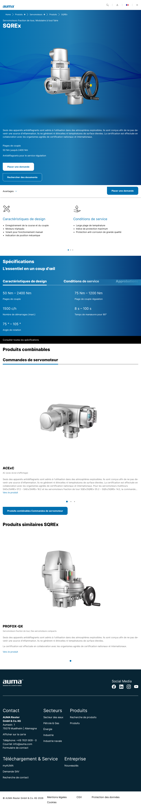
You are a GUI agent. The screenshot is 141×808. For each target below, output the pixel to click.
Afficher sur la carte (14, 734)
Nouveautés (71, 765)
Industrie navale (52, 741)
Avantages (8, 191)
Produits (19, 14)
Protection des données (106, 797)
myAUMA (8, 765)
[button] (68, 250)
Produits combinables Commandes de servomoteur (35, 510)
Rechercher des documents (22, 177)
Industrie (48, 735)
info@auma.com (22, 744)
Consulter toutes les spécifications (21, 339)
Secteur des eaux (53, 717)
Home (8, 14)
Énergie (47, 729)
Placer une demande (18, 166)
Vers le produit (10, 492)
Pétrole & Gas (51, 723)
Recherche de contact (16, 777)
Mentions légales (57, 797)
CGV (79, 797)
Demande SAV (11, 771)
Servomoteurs (36, 14)
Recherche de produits (83, 717)
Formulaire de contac (15, 747)
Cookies (51, 802)
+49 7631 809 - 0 (26, 740)
